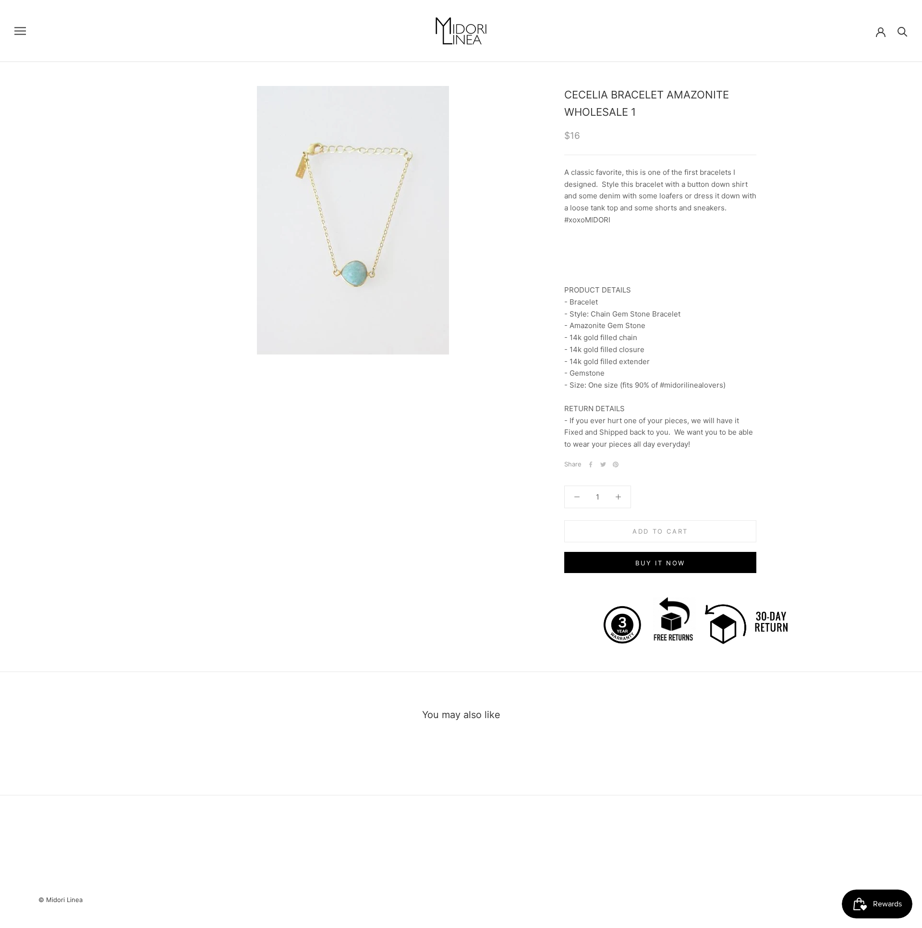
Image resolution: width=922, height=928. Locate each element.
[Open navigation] (20, 31)
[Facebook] (591, 464)
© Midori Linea (60, 900)
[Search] (903, 31)
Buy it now (660, 563)
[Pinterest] (616, 464)
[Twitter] (603, 464)
